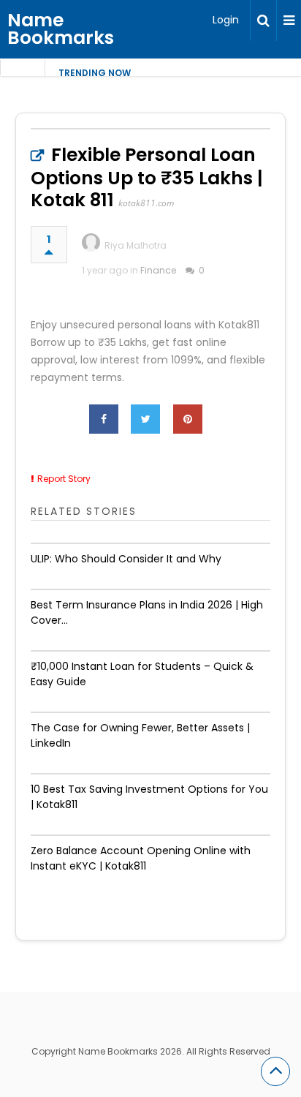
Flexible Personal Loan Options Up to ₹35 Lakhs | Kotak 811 (147, 177)
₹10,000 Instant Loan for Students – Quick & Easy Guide (142, 674)
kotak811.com (146, 203)
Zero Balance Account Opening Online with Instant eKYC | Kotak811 (141, 858)
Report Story (64, 478)
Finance (158, 270)
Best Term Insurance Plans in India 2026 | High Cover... (147, 612)
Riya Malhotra (135, 245)
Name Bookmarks (60, 28)
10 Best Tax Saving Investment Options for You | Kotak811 (149, 797)
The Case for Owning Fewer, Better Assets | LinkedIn (140, 735)
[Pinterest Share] (187, 419)
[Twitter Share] (145, 419)
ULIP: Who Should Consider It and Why (126, 558)
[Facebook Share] (103, 419)
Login (226, 19)
